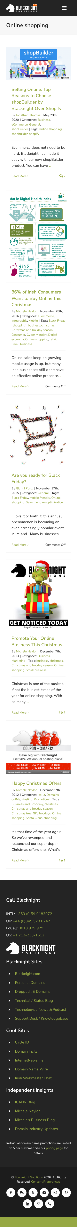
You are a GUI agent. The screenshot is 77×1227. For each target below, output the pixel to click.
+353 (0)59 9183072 (34, 913)
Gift (35, 813)
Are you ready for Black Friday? (38, 433)
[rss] (21, 1192)
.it (44, 795)
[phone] (49, 1203)
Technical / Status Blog (34, 1000)
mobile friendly (40, 498)
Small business (21, 344)
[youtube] (44, 1192)
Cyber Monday (37, 335)
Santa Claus (34, 818)
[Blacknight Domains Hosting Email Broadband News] (21, 5)
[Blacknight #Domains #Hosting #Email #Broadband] (30, 944)
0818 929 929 (31, 928)
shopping (50, 818)
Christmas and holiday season (32, 330)
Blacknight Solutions (29, 1177)
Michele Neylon (26, 311)
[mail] (38, 1203)
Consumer (18, 335)
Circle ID (22, 1042)
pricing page (54, 1148)
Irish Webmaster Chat (33, 1078)
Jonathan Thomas (28, 115)
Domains (53, 795)
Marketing (18, 661)
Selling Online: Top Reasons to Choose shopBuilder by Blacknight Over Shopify (38, 63)
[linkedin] (27, 1203)
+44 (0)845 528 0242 (31, 921)
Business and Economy (27, 804)
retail (53, 339)
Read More (18, 176)
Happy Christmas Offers (38, 750)
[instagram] (55, 1192)
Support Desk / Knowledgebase (41, 1018)
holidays (45, 813)
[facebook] (10, 1192)
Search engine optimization (44, 502)
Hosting (27, 799)
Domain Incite (26, 1051)
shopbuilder (19, 134)
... (50, 165)
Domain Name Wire (31, 1069)
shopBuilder (19, 129)
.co (39, 795)
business (34, 325)
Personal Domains (30, 982)
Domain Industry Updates (36, 1128)
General (34, 124)
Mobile (33, 321)
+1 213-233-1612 (28, 935)
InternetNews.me (29, 1060)
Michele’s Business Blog (35, 1119)
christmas (47, 325)
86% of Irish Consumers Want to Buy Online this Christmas (38, 236)
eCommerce (19, 124)
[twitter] (33, 1192)
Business (44, 120)
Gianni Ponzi (24, 488)
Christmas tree (21, 813)
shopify (34, 134)
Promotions (41, 799)
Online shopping (50, 129)
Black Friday (19, 498)
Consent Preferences (45, 1182)
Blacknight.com (27, 973)
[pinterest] (66, 1192)
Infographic (19, 321)
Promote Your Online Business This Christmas (38, 594)
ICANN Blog (25, 1102)
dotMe (15, 799)
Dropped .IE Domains (33, 991)
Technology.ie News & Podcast (40, 1009)
